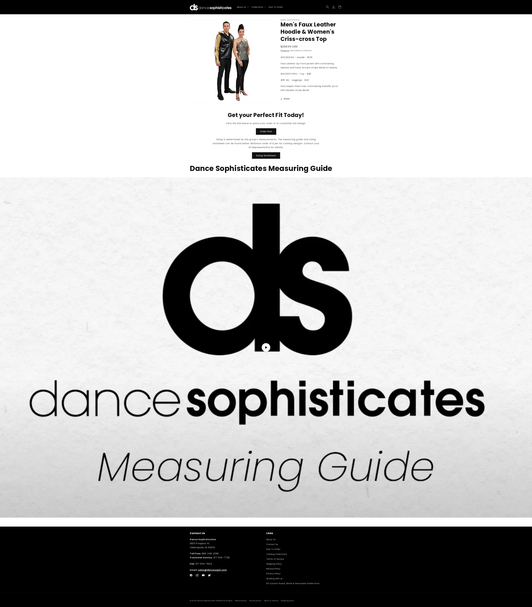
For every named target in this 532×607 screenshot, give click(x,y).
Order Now (266, 131)
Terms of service (271, 601)
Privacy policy (255, 601)
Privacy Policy (273, 573)
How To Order (273, 549)
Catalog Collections (276, 554)
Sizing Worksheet (266, 155)
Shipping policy (287, 601)
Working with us (274, 578)
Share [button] (287, 98)
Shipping (285, 50)
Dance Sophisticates (206, 601)
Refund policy (241, 601)
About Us (271, 539)
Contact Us (272, 544)
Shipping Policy (274, 563)
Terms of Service (275, 559)
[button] (242, 7)
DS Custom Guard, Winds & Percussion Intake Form (292, 583)
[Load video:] (266, 347)
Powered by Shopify (224, 601)
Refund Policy (273, 568)
